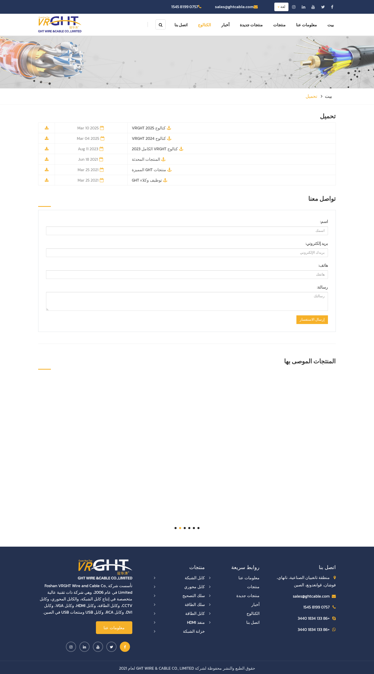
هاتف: (323, 265)
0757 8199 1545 (184, 7)
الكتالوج (204, 25)
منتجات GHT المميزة (149, 170)
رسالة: (322, 287)
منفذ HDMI (196, 622)
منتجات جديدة (251, 25)
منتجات (279, 25)
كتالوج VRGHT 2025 (149, 128)
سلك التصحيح (193, 595)
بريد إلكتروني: (317, 243)
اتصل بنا (181, 25)
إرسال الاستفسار (312, 319)
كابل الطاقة (195, 613)
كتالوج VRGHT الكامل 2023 (155, 149)
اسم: (324, 221)
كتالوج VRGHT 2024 (149, 138)
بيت (330, 25)
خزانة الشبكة (194, 631)
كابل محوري (194, 587)
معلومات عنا (306, 25)
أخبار (225, 25)
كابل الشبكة (195, 578)
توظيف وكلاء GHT (147, 180)
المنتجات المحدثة (146, 159)
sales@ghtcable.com (234, 7)
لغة (282, 6)
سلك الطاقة (195, 604)
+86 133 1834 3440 (314, 618)
